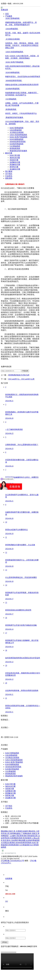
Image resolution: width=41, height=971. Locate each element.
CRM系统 (14, 840)
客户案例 (8, 171)
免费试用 (4, 10)
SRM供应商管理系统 (18, 142)
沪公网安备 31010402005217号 (12, 861)
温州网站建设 (15, 833)
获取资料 (8, 178)
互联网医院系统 (16, 838)
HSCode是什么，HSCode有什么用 (21, 379)
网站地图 (22, 840)
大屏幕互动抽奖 (22, 831)
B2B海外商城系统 (16, 144)
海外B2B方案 (15, 158)
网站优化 (32, 831)
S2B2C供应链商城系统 (18, 135)
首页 (7, 14)
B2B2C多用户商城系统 (18, 137)
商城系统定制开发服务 (18, 151)
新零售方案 (14, 167)
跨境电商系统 (15, 148)
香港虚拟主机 (32, 836)
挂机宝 (35, 833)
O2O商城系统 (15, 146)
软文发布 (6, 840)
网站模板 (4, 831)
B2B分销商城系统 (16, 139)
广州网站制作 (26, 833)
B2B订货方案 (15, 155)
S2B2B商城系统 (16, 130)
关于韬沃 (8, 174)
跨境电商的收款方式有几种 (18, 375)
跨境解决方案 (15, 164)
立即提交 (4, 942)
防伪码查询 (27, 838)
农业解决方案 (15, 169)
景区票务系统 (21, 836)
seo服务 (13, 836)
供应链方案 (14, 160)
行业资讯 (8, 176)
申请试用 (25, 371)
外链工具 (12, 831)
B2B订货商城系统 (16, 128)
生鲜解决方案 (15, 162)
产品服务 (8, 16)
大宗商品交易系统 (17, 132)
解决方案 (8, 153)
